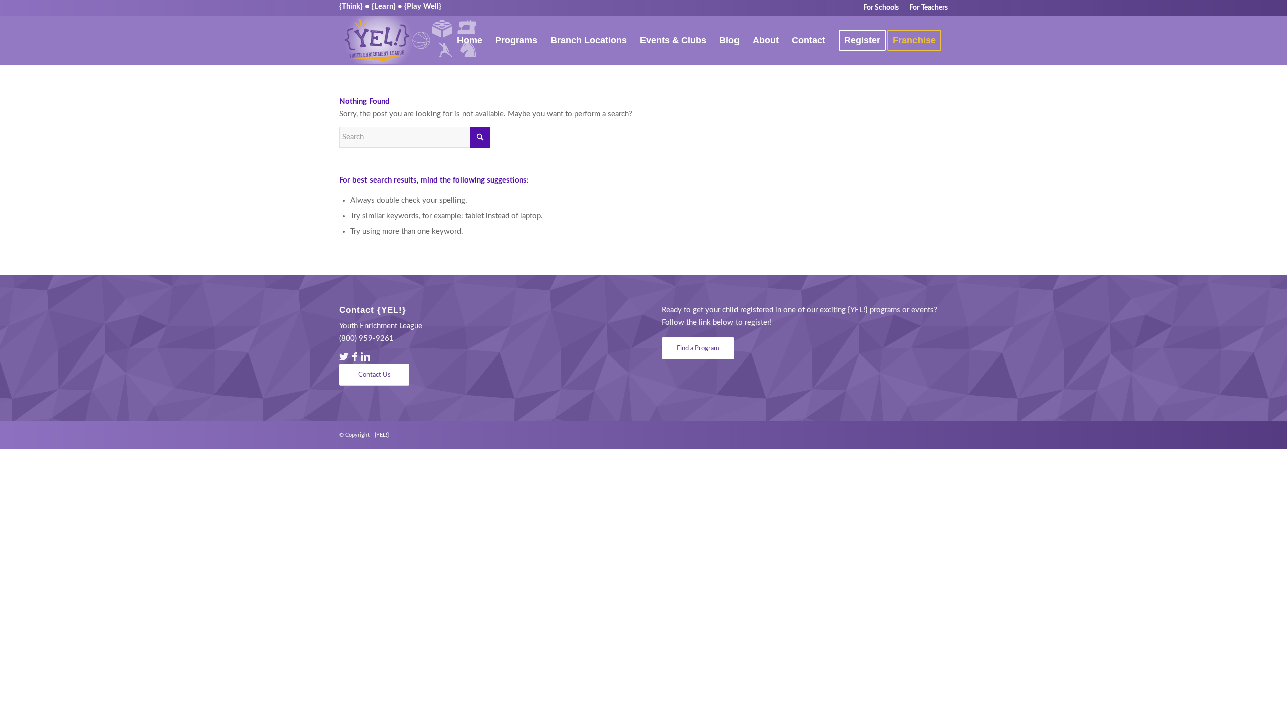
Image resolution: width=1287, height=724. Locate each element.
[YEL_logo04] (410, 40)
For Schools (881, 7)
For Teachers (928, 7)
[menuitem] (881, 8)
